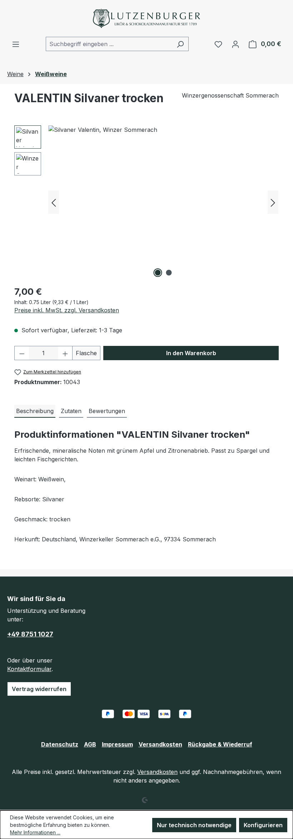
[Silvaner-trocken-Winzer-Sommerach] (163, 202)
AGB (90, 744)
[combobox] (109, 44)
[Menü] (15, 44)
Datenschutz (59, 744)
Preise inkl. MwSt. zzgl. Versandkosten (66, 310)
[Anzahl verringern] (21, 353)
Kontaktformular (29, 668)
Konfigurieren (263, 825)
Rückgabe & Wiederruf (220, 744)
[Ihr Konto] (235, 44)
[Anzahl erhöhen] (65, 353)
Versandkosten (160, 744)
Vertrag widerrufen (39, 688)
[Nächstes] (273, 202)
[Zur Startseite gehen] (146, 18)
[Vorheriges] (53, 202)
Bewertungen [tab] (107, 410)
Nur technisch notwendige (194, 825)
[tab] (34, 411)
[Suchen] (180, 44)
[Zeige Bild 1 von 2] (158, 272)
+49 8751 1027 (30, 634)
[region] (146, 202)
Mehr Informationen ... (35, 832)
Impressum (117, 744)
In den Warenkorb (191, 353)
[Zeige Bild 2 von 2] (169, 272)
